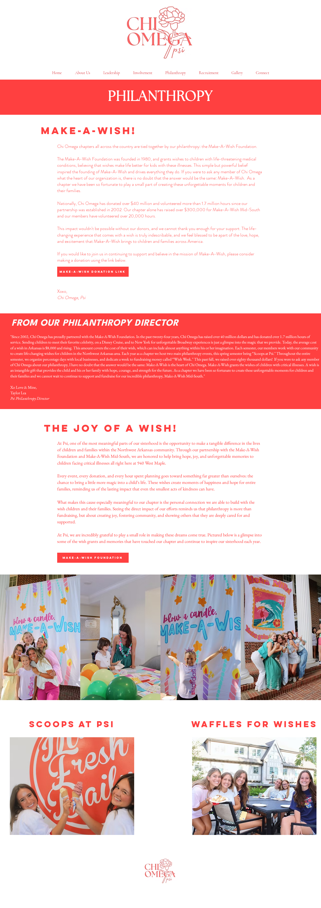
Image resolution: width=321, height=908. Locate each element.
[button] (72, 786)
